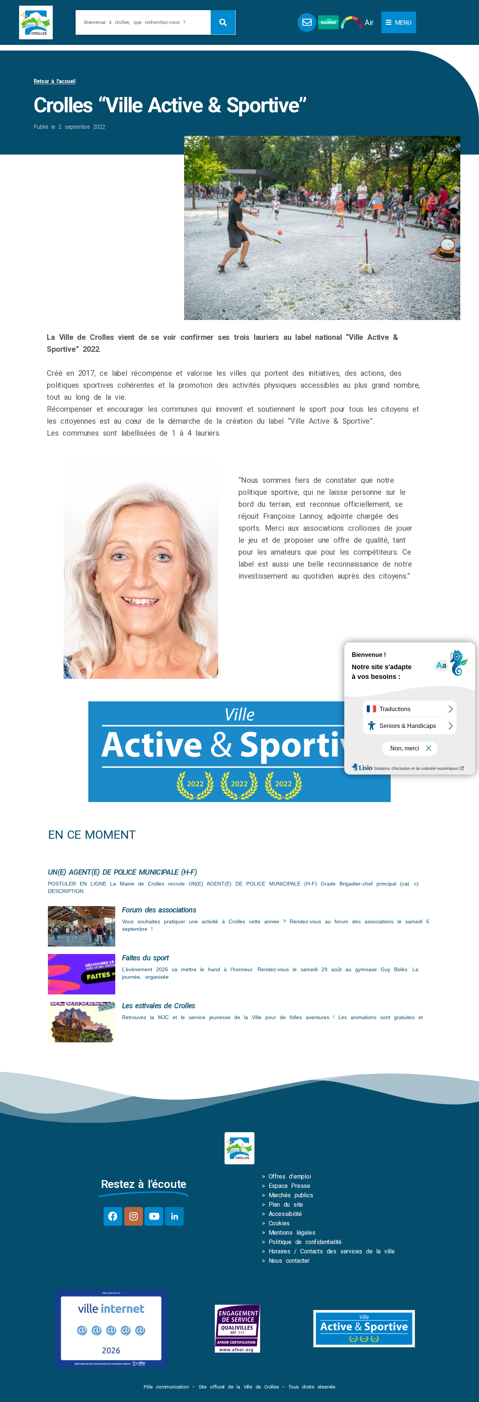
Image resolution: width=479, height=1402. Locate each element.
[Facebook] (113, 1216)
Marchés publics (291, 1195)
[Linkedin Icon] (174, 1216)
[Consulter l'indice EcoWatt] (328, 22)
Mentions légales (292, 1232)
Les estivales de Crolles (158, 1005)
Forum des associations (159, 909)
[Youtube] (153, 1216)
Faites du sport (145, 957)
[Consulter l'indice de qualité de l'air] (352, 22)
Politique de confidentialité (305, 1242)
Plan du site (286, 1204)
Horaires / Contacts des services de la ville (332, 1251)
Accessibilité (285, 1213)
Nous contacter (289, 1260)
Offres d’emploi (290, 1176)
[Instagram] (133, 1216)
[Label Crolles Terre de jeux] (237, 1329)
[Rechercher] (223, 22)
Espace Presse (289, 1185)
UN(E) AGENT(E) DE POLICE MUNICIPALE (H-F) (122, 872)
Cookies (279, 1223)
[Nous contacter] (307, 22)
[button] (398, 22)
